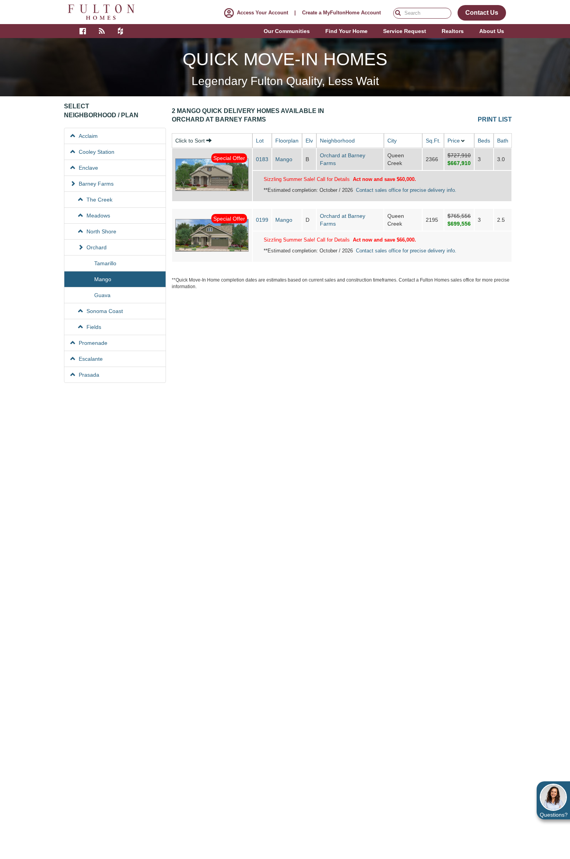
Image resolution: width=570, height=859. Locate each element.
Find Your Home (346, 31)
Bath (502, 140)
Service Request (404, 31)
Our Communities (287, 31)
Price (453, 140)
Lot (260, 140)
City (392, 140)
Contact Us (481, 12)
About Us (491, 31)
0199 (262, 220)
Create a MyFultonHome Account (341, 13)
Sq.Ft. (433, 140)
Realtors (453, 31)
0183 (262, 159)
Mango (283, 159)
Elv (309, 140)
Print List (495, 120)
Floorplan (287, 140)
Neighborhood (337, 140)
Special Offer (229, 158)
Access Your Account (262, 13)
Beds (484, 140)
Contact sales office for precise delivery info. (406, 190)
